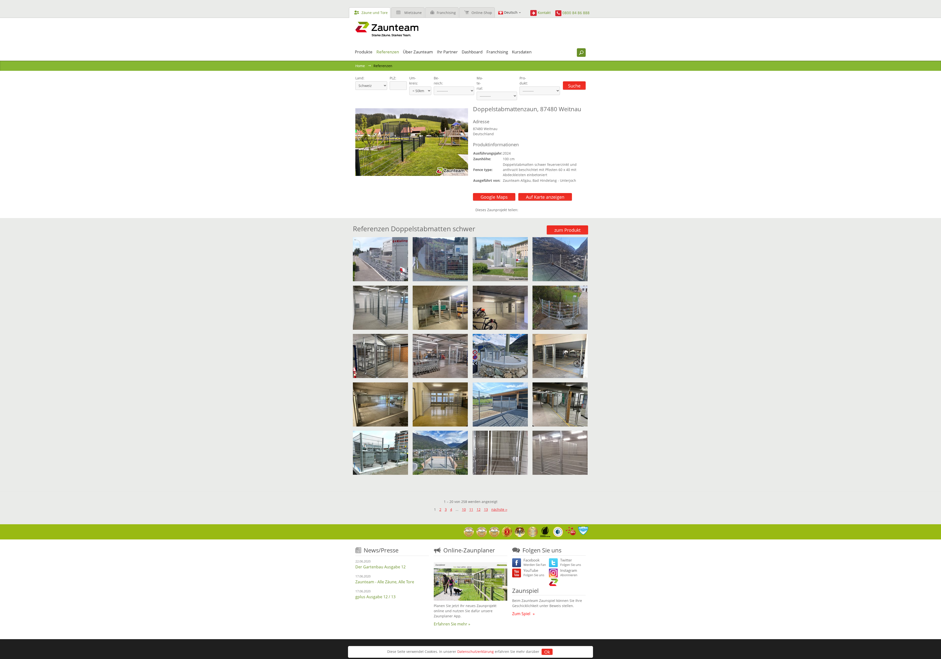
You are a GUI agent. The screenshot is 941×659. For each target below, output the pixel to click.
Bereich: (438, 80)
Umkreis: (412, 80)
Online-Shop (481, 12)
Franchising (446, 12)
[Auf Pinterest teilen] (529, 209)
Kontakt (544, 12)
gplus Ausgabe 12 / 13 (375, 596)
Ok (547, 652)
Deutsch (511, 12)
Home (360, 65)
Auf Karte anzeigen (545, 197)
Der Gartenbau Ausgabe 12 (380, 567)
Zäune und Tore (374, 12)
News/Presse (381, 550)
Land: (359, 78)
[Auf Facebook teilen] (523, 209)
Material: (480, 83)
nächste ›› (499, 509)
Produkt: (524, 80)
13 (486, 509)
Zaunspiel (525, 590)
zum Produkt (567, 230)
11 (471, 509)
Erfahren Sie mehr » (452, 624)
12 (479, 509)
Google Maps (494, 197)
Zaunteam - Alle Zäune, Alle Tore (384, 582)
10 (464, 509)
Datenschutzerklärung (475, 651)
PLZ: (392, 78)
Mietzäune (413, 12)
